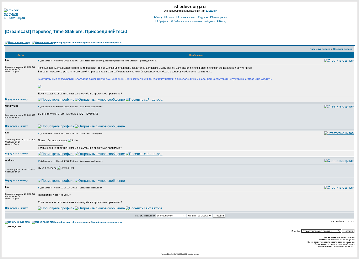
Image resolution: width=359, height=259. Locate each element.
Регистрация (220, 17)
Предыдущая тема (320, 49)
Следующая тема (342, 49)
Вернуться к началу (16, 99)
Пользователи (187, 17)
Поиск (170, 17)
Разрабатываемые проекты (106, 42)
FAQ (159, 17)
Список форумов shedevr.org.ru (69, 42)
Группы (204, 17)
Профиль (163, 21)
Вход (222, 21)
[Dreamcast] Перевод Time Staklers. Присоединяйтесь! (66, 31)
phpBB (173, 254)
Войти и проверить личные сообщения (194, 21)
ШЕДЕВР (211, 10)
